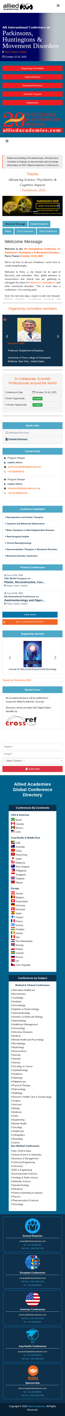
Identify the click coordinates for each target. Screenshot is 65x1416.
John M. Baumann (17, 343)
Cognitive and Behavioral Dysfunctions (25, 520)
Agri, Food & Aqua (21, 1147)
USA (18, 828)
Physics (16, 1193)
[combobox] (32, 758)
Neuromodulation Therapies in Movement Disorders (31, 546)
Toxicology (17, 1200)
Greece (19, 921)
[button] (6, 206)
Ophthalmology (20, 1066)
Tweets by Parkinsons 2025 (17, 676)
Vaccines (17, 1101)
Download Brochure (32, 85)
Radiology (17, 1089)
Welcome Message (15, 224)
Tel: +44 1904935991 (32, 1241)
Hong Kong (21, 851)
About (8, 231)
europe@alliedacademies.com (32, 1274)
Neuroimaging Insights (17, 533)
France (19, 917)
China (19, 847)
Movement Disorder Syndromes (22, 552)
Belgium (20, 894)
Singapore (21, 871)
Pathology (17, 1074)
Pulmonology (19, 1085)
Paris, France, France (15, 52)
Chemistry (17, 1162)
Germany (20, 902)
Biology (16, 1104)
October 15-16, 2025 (32, 256)
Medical (16, 1032)
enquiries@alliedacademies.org (24, 484)
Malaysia (20, 859)
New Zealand (22, 863)
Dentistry (17, 998)
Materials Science (21, 1177)
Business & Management (25, 1155)
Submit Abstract (32, 77)
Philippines (21, 867)
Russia (19, 953)
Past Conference (48, 231)
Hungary (20, 925)
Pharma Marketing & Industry (27, 1189)
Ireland (19, 929)
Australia (20, 843)
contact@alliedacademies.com (32, 1238)
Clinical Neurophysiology (18, 539)
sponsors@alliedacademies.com (32, 1385)
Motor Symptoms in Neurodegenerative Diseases (30, 526)
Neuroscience (19, 1047)
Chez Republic (23, 961)
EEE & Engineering (22, 1166)
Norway (20, 941)
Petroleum (17, 1185)
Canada (20, 820)
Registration (32, 102)
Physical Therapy (21, 1082)
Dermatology (19, 1001)
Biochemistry (19, 990)
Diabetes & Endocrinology (25, 1005)
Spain (18, 909)
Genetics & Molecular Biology (27, 1013)
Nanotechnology (20, 1181)
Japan (19, 855)
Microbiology (18, 1040)
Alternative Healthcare (23, 986)
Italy (18, 933)
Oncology (17, 1123)
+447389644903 (15, 468)
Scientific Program (33, 94)
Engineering (18, 1116)
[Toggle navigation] (58, 6)
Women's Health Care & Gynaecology (32, 1093)
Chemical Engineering (23, 1158)
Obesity (16, 1059)
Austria (19, 890)
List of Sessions (25, 231)
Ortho (15, 1112)
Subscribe (34, 765)
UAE (18, 839)
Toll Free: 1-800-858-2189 (32, 1245)
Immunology (18, 1024)
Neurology (17, 1135)
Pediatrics (17, 1070)
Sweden (20, 949)
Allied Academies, (36, 1402)
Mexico (19, 824)
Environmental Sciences (24, 1170)
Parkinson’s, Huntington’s (42, 282)
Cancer (16, 1139)
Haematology (19, 1017)
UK (17, 957)
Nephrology (18, 1043)
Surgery (16, 1097)
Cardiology (17, 994)
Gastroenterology (21, 1009)
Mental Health (19, 1120)
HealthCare (18, 1127)
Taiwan (19, 879)
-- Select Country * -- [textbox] (14, 757)
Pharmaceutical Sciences (25, 1197)
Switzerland (22, 898)
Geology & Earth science (25, 1174)
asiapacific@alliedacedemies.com (32, 1348)
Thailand (20, 875)
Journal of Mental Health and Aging (32, 665)
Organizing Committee (32, 68)
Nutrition (16, 1055)
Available (37, 395)
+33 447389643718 (17, 489)
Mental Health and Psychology (28, 1036)
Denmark (20, 905)
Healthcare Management (25, 1021)
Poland (19, 945)
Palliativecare (19, 1078)
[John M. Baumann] (29, 329)
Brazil (18, 816)
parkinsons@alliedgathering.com (24, 463)
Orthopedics (18, 1131)
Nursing (16, 1051)
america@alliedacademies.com (32, 1311)
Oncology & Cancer (22, 1062)
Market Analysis (39, 224)
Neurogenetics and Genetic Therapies (24, 513)
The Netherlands (24, 937)
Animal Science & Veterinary (27, 1151)
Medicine (17, 1108)
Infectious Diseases (22, 1028)
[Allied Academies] (18, 6)
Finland (19, 913)
